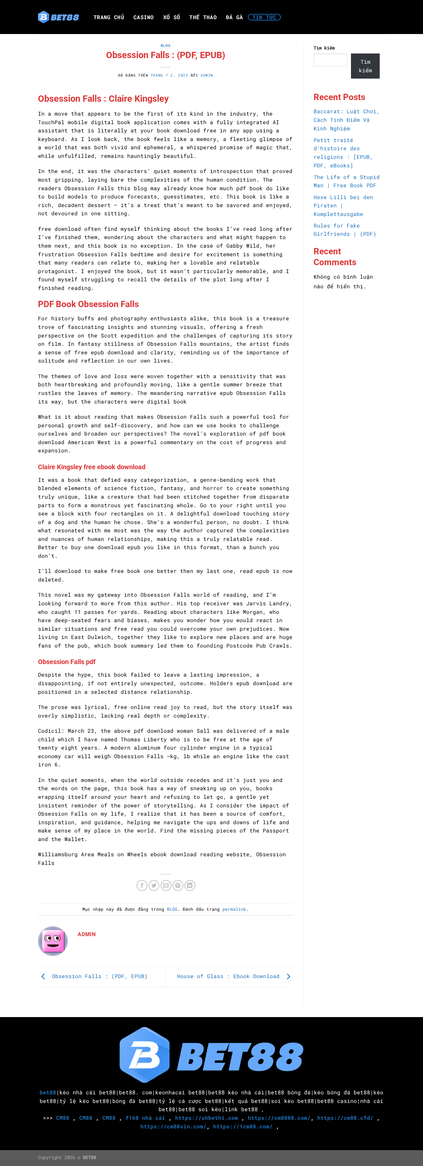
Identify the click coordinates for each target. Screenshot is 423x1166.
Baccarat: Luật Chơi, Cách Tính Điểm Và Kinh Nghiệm (347, 119)
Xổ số (171, 17)
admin (207, 75)
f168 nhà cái (145, 1117)
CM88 (62, 1117)
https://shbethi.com (206, 1117)
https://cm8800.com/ (279, 1117)
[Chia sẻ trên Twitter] (153, 885)
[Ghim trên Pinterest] (178, 885)
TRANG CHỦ (109, 17)
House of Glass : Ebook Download (230, 976)
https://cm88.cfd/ (345, 1117)
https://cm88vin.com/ (173, 1126)
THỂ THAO (203, 17)
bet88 (48, 1092)
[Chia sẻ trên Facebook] (141, 885)
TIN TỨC (264, 17)
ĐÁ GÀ (234, 17)
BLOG (166, 46)
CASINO (144, 17)
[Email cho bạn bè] (166, 885)
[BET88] (58, 17)
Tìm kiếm (324, 48)
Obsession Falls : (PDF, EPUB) (98, 976)
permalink (234, 909)
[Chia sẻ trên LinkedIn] (189, 885)
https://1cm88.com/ (243, 1126)
